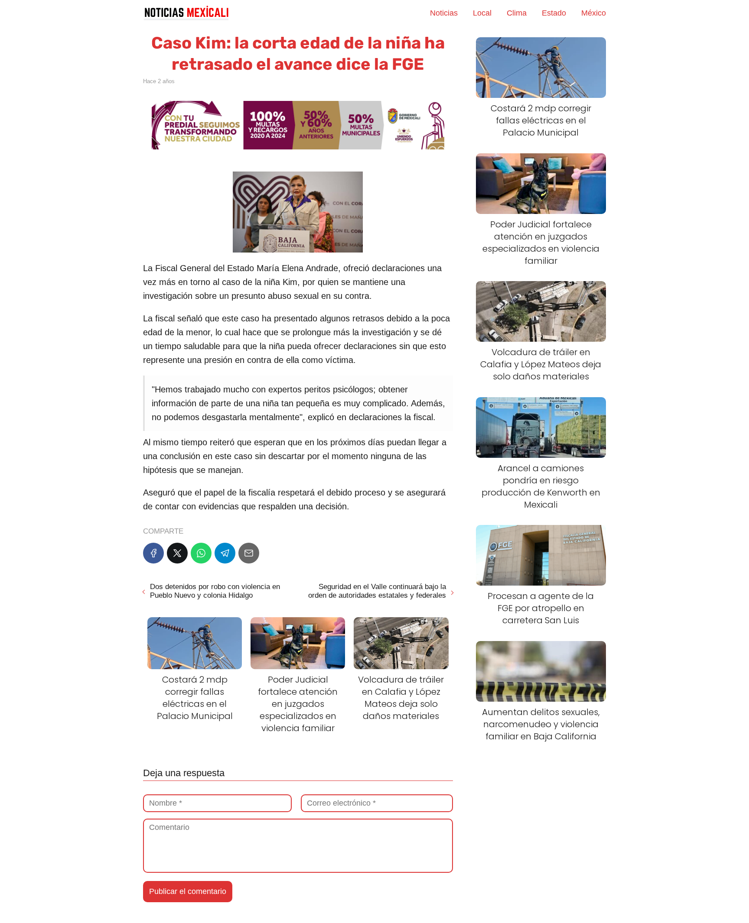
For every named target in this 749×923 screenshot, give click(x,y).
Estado (554, 13)
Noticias (444, 13)
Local (482, 13)
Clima (517, 13)
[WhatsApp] (201, 553)
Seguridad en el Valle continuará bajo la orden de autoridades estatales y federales (377, 591)
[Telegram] (225, 553)
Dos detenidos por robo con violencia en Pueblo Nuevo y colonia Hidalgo (215, 591)
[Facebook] (153, 553)
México (593, 13)
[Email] (248, 553)
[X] (177, 553)
